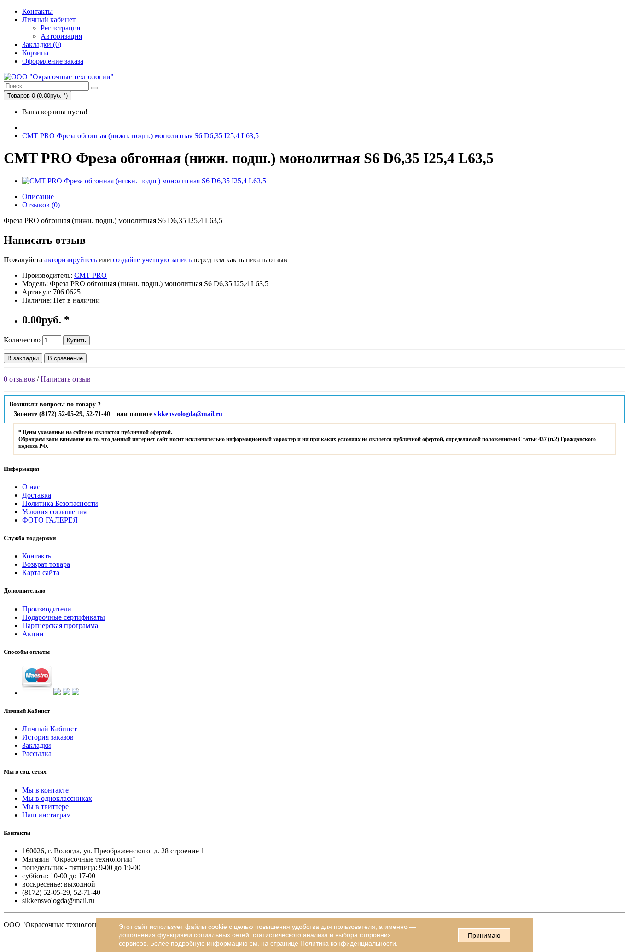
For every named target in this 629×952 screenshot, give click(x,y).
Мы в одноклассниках (57, 798)
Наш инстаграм (46, 815)
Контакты (37, 11)
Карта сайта (40, 572)
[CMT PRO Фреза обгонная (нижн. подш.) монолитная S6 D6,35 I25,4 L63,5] (144, 181)
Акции (33, 634)
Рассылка (37, 754)
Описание (38, 196)
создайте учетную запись (152, 260)
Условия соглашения (54, 512)
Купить (76, 340)
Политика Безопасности (60, 503)
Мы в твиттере (45, 807)
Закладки (36, 745)
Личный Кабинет (49, 729)
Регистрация (60, 28)
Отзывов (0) (41, 205)
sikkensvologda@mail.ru (188, 414)
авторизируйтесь (70, 260)
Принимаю (484, 935)
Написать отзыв (66, 379)
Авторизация (61, 36)
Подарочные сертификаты (63, 617)
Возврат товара (46, 564)
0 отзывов (19, 379)
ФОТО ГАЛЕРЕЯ (50, 520)
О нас (31, 487)
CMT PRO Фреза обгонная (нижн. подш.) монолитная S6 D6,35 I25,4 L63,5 (140, 136)
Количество (22, 340)
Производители (46, 609)
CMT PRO (90, 275)
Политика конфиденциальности (348, 943)
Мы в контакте (45, 790)
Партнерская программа (60, 625)
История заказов (48, 737)
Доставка (36, 495)
